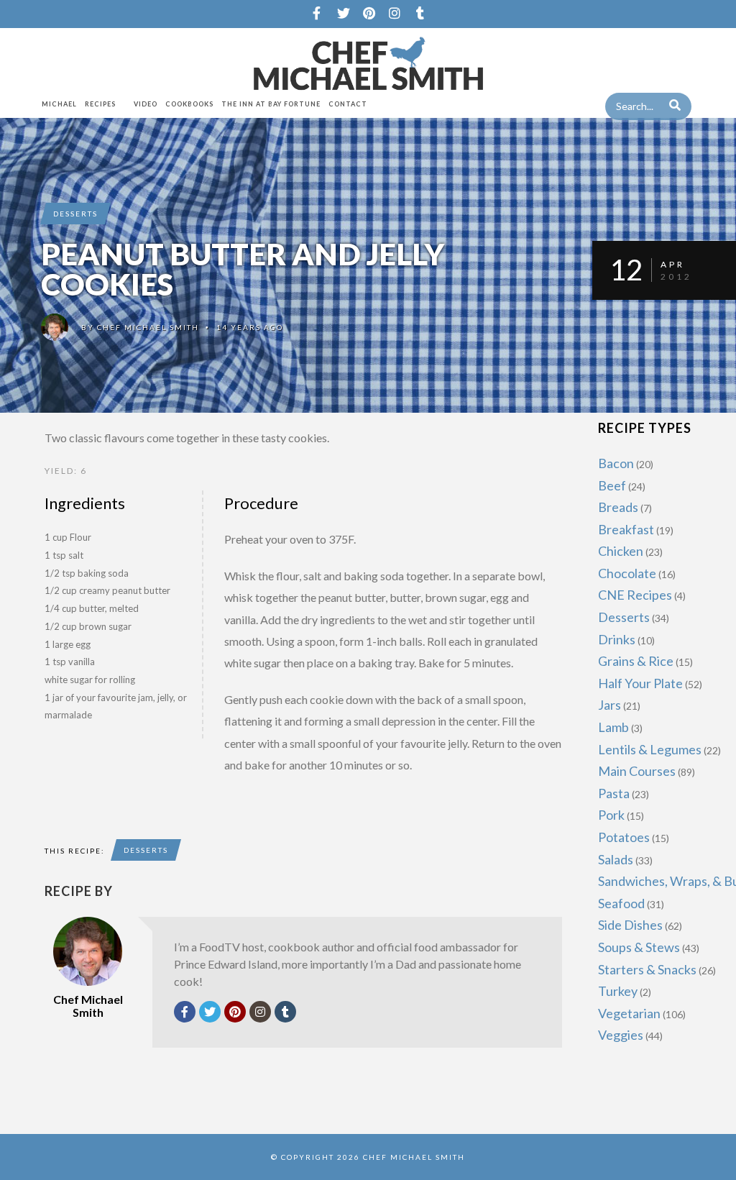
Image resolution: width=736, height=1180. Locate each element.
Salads (615, 859)
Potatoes (624, 837)
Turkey (618, 991)
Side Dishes (630, 925)
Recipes (100, 104)
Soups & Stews (639, 947)
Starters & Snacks (647, 969)
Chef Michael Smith (148, 327)
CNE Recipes (635, 595)
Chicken (620, 551)
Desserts (75, 213)
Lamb (613, 727)
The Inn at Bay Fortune (271, 104)
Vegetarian (629, 1013)
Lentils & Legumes (650, 749)
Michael (59, 104)
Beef (612, 485)
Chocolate (627, 573)
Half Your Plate (640, 683)
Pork (611, 815)
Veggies (620, 1035)
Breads (618, 507)
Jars (609, 705)
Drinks (616, 639)
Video (145, 104)
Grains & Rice (635, 661)
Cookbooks (189, 104)
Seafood (621, 903)
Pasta (614, 793)
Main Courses (637, 771)
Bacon (616, 463)
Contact (347, 104)
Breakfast (626, 529)
